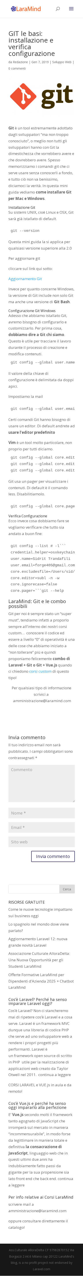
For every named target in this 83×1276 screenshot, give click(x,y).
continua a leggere (54, 1074)
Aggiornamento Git (25, 278)
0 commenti (17, 68)
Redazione (20, 62)
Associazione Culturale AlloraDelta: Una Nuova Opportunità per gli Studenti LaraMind (39, 960)
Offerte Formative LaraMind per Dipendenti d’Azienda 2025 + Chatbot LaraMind (41, 981)
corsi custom (40, 671)
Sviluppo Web (61, 62)
